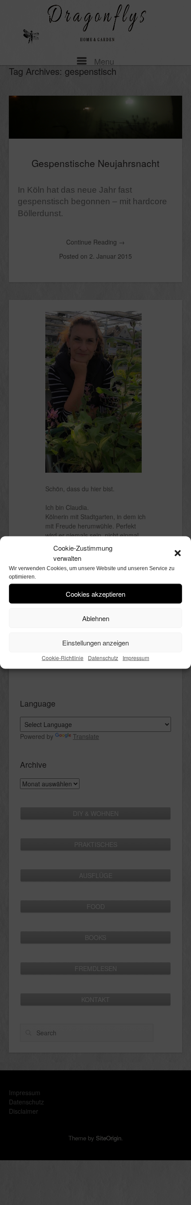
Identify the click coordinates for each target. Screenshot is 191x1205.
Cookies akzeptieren (95, 593)
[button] (177, 552)
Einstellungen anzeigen (95, 642)
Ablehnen (95, 617)
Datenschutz (103, 657)
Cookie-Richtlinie (63, 657)
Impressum (136, 657)
